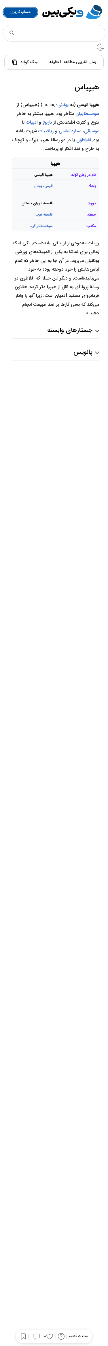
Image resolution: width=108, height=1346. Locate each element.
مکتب (91, 226)
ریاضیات (46, 131)
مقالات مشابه (78, 1336)
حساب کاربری (20, 12)
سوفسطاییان (87, 113)
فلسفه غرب (44, 215)
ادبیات (31, 122)
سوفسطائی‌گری (41, 226)
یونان (38, 186)
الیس (48, 186)
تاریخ (47, 122)
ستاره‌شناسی (70, 131)
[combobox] (61, 33)
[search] (12, 33)
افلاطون (83, 140)
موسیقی (91, 131)
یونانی (63, 104)
